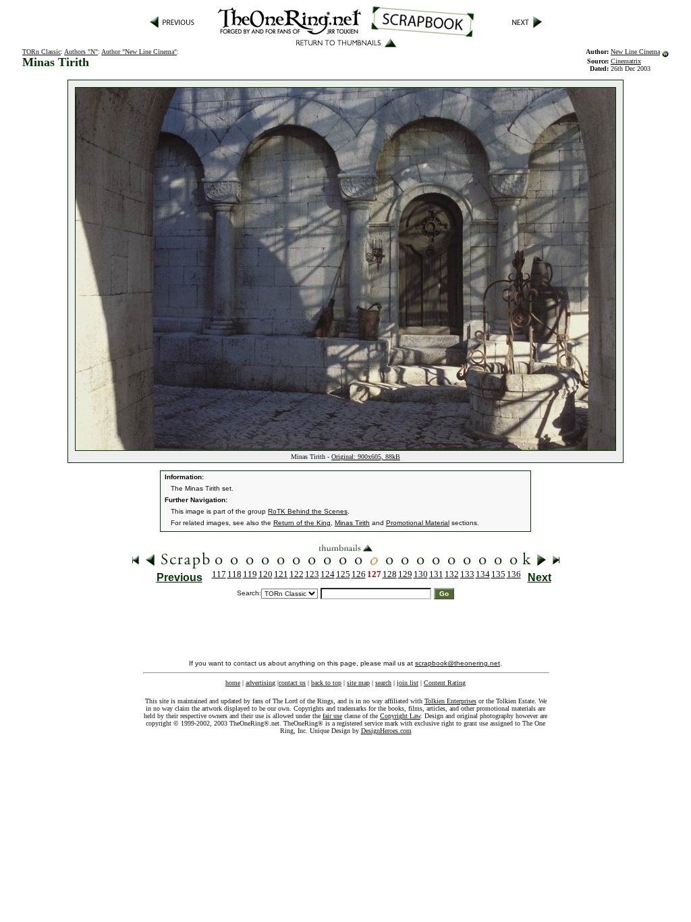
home (232, 682)
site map (358, 682)
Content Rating (445, 682)
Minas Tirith (352, 522)
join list (407, 682)
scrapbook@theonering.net (457, 663)
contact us (292, 682)
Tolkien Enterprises (450, 701)
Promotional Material (417, 522)
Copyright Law (400, 716)
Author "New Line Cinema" (139, 51)
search (383, 682)
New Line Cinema (635, 51)
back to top (326, 682)
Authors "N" (81, 51)
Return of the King (302, 522)
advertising (260, 682)
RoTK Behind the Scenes (308, 511)
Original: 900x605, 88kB (365, 456)
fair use (332, 716)
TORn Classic (41, 51)
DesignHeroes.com (386, 730)
